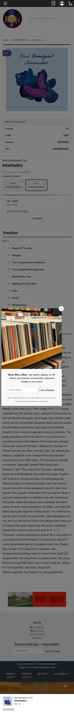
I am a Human (46, 390)
